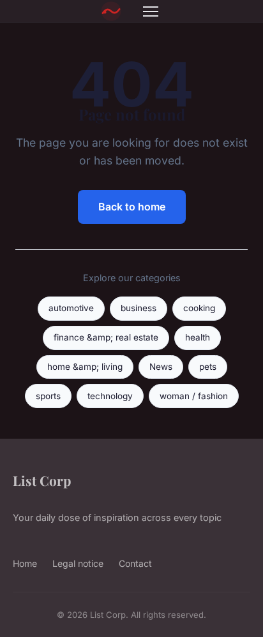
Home (25, 563)
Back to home (131, 206)
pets (207, 367)
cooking (199, 308)
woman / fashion (194, 396)
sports (48, 396)
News (160, 367)
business (138, 308)
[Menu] (150, 11)
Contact (135, 563)
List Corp (42, 480)
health (197, 337)
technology (110, 396)
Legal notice (77, 563)
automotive (71, 308)
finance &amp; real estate (106, 337)
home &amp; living (85, 367)
